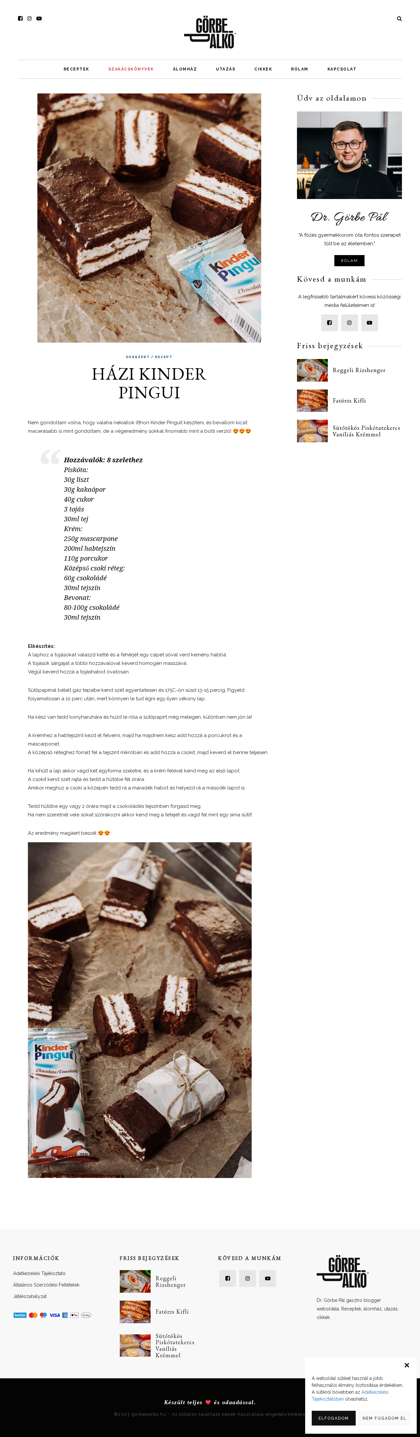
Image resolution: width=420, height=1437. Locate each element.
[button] (407, 1365)
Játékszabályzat (30, 1296)
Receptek (76, 69)
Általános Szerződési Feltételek (46, 1284)
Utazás (225, 69)
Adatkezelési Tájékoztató (39, 1273)
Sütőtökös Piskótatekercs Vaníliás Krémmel (366, 431)
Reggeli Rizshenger (359, 370)
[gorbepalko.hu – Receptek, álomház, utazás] (210, 31)
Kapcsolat (342, 69)
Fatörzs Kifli (349, 400)
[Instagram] (29, 18)
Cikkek (263, 69)
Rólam (299, 69)
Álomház (185, 69)
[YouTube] (39, 18)
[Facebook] (20, 18)
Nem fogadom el (385, 1418)
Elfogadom (334, 1418)
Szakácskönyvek (131, 69)
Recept (164, 357)
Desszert (138, 357)
